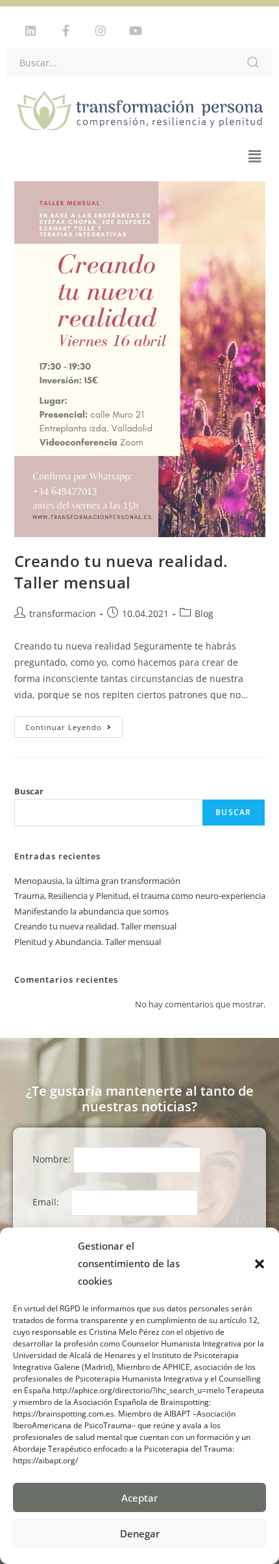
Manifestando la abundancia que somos (91, 911)
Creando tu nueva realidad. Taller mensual (121, 572)
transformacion (62, 613)
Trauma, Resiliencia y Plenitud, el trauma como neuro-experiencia (139, 896)
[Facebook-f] (65, 30)
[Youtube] (135, 30)
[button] (259, 1263)
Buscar (28, 791)
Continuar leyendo (74, 724)
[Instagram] (100, 30)
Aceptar (139, 1497)
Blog (204, 613)
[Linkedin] (30, 30)
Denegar (140, 1533)
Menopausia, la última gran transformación (97, 881)
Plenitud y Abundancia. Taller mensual (87, 942)
